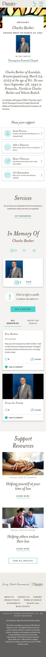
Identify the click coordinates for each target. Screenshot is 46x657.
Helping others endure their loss (23, 536)
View (29, 282)
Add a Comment (16, 367)
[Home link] (9, 4)
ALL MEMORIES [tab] (13, 321)
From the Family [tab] (33, 321)
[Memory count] (12, 250)
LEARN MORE (23, 496)
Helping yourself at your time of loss (23, 484)
